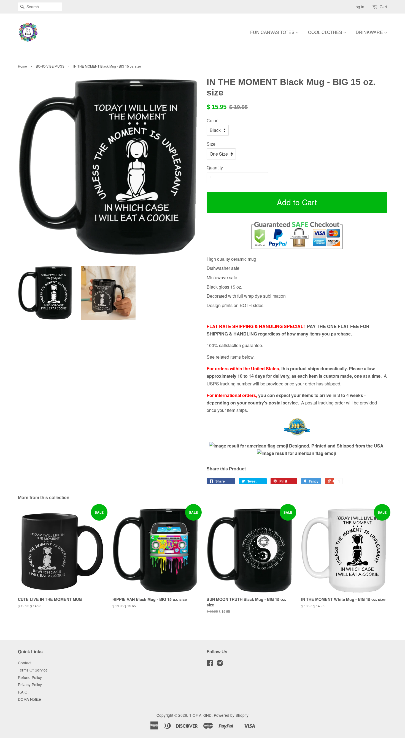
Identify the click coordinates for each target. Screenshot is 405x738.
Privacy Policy (30, 684)
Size (211, 144)
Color (212, 120)
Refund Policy (30, 677)
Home (22, 66)
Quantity (215, 167)
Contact (24, 662)
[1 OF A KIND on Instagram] (220, 664)
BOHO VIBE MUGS (50, 66)
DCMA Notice (29, 699)
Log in (358, 6)
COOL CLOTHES (325, 32)
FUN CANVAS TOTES (273, 32)
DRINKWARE (370, 32)
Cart (383, 6)
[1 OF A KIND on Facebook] (210, 664)
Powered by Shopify (231, 715)
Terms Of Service (33, 670)
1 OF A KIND (200, 715)
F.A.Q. (23, 692)
